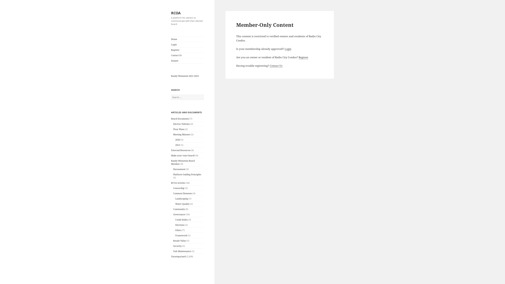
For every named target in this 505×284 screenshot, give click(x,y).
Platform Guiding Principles (187, 174)
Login (174, 44)
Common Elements (182, 193)
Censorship (178, 188)
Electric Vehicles (181, 124)
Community (179, 209)
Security (177, 246)
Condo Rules (181, 219)
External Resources (181, 150)
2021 (177, 145)
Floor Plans (178, 129)
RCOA (176, 13)
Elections (179, 225)
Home (174, 39)
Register (175, 50)
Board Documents (180, 118)
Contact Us (176, 55)
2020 (177, 139)
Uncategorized (178, 256)
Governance (179, 214)
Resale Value (179, 240)
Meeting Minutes (181, 134)
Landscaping (181, 198)
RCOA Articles (178, 182)
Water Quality (182, 203)
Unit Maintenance (182, 251)
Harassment (179, 169)
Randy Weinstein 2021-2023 (185, 76)
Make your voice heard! (183, 155)
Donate (174, 60)
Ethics (178, 230)
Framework (181, 235)
